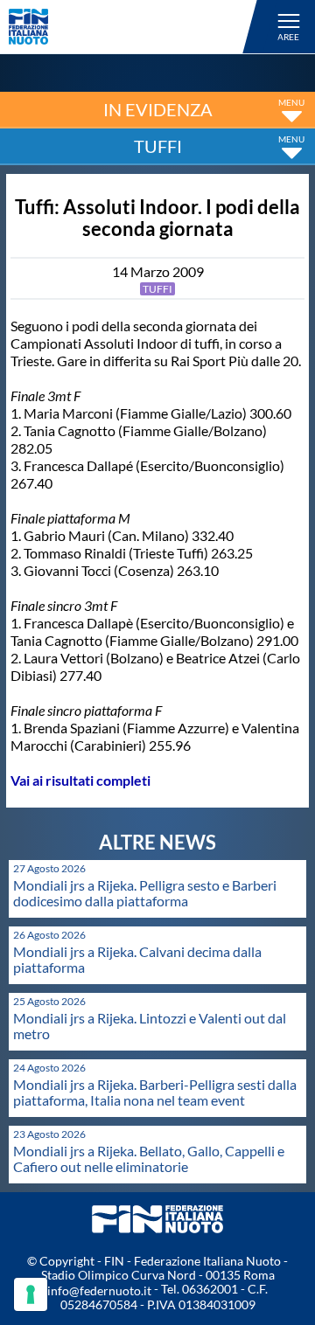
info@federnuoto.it (99, 1290)
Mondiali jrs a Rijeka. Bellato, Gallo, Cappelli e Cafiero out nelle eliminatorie (148, 1158)
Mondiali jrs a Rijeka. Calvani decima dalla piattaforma (137, 959)
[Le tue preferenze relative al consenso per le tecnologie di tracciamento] (30, 1294)
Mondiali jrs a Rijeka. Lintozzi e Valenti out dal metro (149, 1025)
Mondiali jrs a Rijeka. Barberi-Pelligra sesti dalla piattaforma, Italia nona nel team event (155, 1092)
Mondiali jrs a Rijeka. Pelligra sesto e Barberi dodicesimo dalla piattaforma (144, 893)
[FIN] (135, 27)
